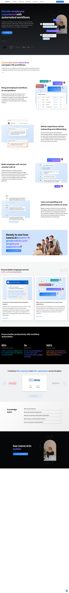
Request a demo (60, 1)
